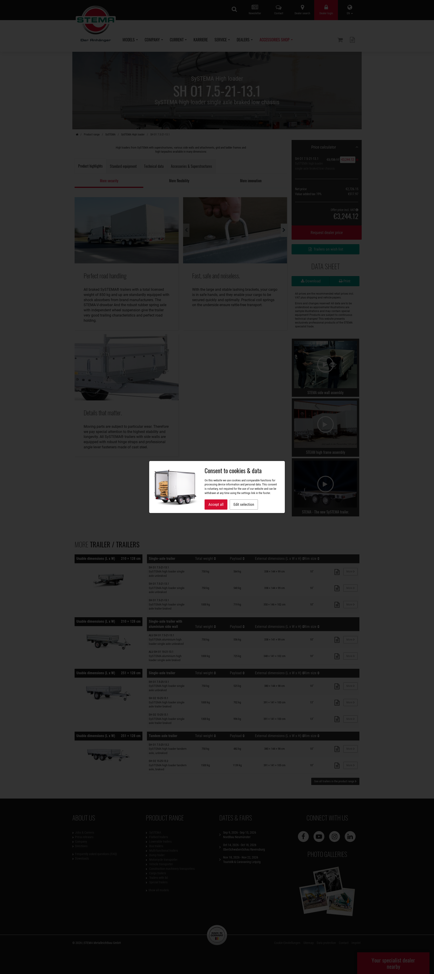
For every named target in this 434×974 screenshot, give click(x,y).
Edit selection (244, 504)
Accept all (216, 504)
